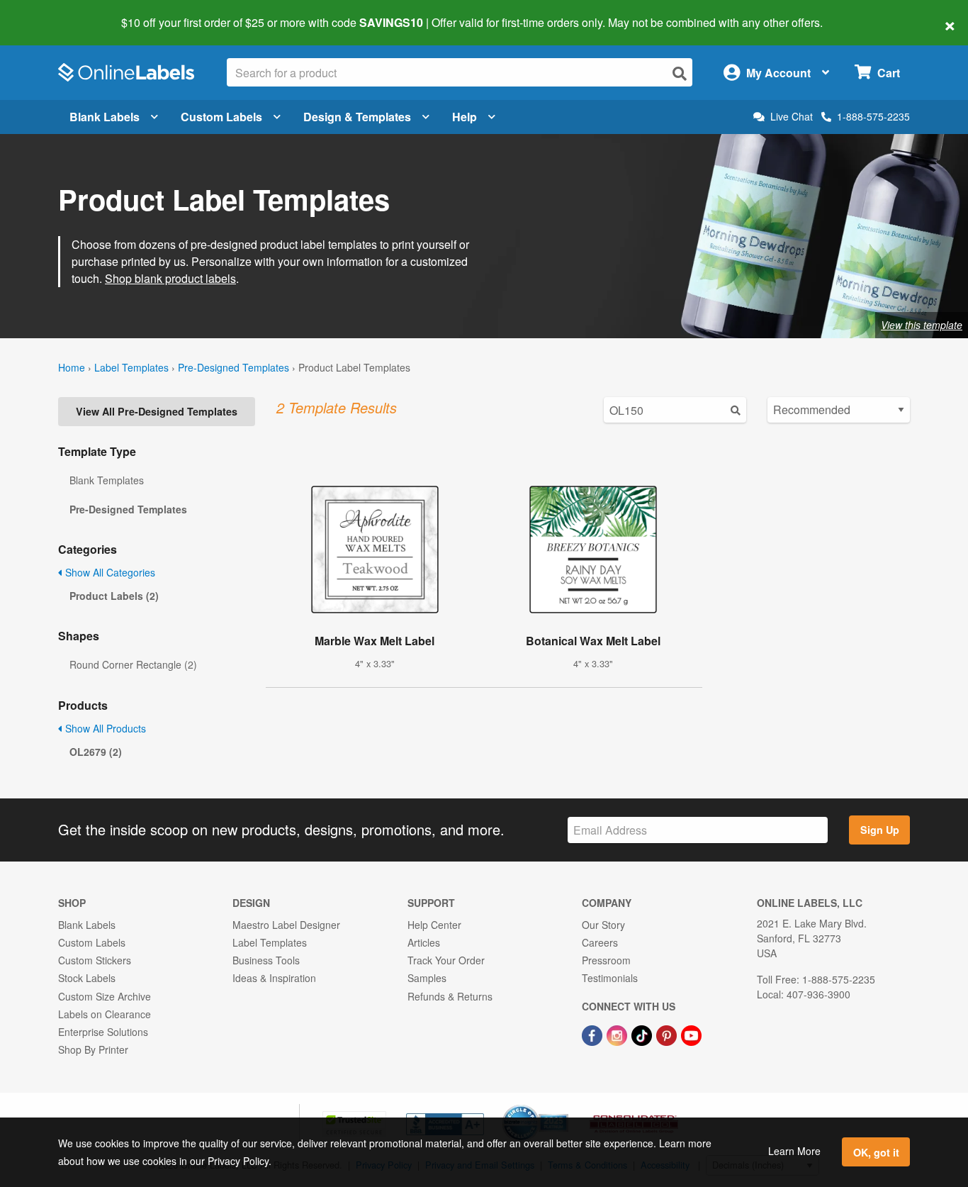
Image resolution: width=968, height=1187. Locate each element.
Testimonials (610, 978)
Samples (426, 978)
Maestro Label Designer (286, 925)
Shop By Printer (93, 1049)
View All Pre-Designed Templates (156, 411)
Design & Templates (357, 116)
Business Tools (266, 960)
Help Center (434, 925)
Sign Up (879, 830)
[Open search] (679, 73)
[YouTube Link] (691, 1034)
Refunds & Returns (450, 996)
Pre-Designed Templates (233, 367)
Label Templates (131, 367)
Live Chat (791, 116)
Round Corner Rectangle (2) (133, 664)
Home (71, 367)
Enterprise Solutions (103, 1032)
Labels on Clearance (104, 1014)
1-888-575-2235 (873, 116)
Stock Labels (87, 978)
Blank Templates (106, 480)
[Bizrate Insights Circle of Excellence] (563, 1106)
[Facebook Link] (593, 1034)
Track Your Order (446, 960)
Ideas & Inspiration (274, 978)
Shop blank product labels (170, 278)
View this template (921, 325)
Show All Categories (108, 572)
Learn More (794, 1151)
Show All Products (104, 728)
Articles (423, 942)
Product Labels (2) (114, 596)
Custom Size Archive (104, 996)
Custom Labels (221, 116)
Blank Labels (104, 116)
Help (464, 116)
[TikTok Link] (643, 1034)
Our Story (603, 925)
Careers (600, 942)
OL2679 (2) (95, 752)
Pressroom (606, 960)
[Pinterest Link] (668, 1034)
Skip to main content (51, 13)
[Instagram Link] (618, 1034)
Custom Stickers (94, 960)
